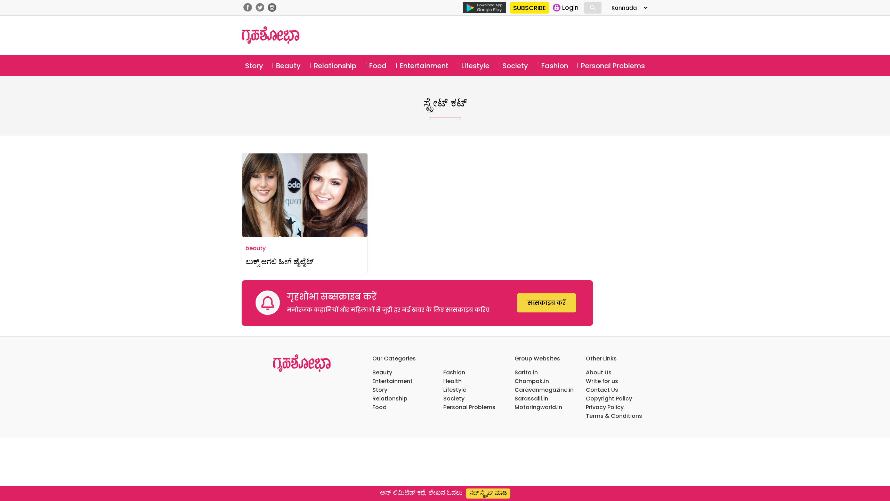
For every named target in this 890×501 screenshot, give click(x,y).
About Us (599, 372)
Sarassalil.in (531, 399)
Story (254, 66)
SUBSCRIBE (529, 7)
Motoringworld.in (538, 407)
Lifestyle (475, 66)
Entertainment (424, 66)
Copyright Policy (609, 399)
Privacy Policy (605, 407)
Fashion (554, 66)
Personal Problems (613, 66)
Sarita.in (526, 372)
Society (515, 66)
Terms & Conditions (614, 416)
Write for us (602, 381)
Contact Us (602, 390)
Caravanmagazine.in (544, 390)
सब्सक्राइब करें (546, 303)
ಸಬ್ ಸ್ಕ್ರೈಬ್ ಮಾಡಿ (488, 493)
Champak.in (532, 381)
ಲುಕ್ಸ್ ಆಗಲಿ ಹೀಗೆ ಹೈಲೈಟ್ (279, 261)
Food (378, 66)
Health (452, 381)
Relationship (335, 66)
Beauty (288, 66)
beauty (255, 248)
